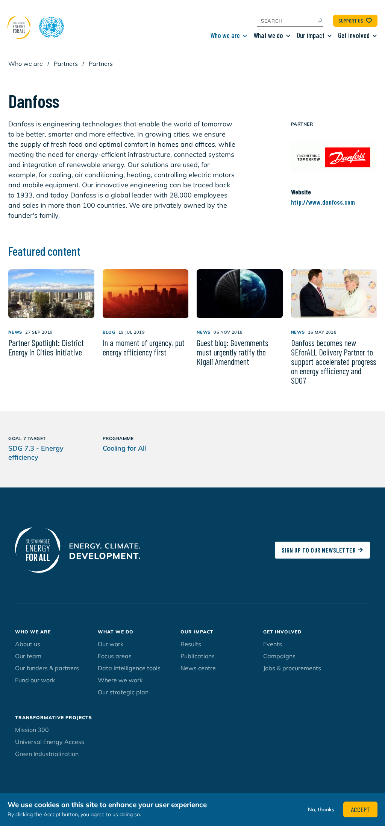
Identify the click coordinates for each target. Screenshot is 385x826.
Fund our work (35, 680)
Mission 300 (32, 729)
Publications (197, 656)
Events (272, 644)
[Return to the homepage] (38, 27)
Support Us (350, 20)
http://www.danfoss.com (323, 202)
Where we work (120, 680)
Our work (110, 644)
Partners (66, 63)
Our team (28, 656)
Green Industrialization (47, 754)
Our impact (310, 35)
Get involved (354, 35)
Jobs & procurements (292, 668)
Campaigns (279, 656)
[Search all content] (319, 21)
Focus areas (115, 656)
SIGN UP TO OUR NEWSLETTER (319, 550)
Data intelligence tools (129, 668)
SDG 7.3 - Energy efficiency (36, 453)
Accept (360, 809)
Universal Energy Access (49, 742)
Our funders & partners (47, 668)
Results (190, 644)
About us (27, 644)
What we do (268, 35)
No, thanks (321, 809)
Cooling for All (124, 448)
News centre (198, 668)
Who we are (225, 35)
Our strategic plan (123, 692)
